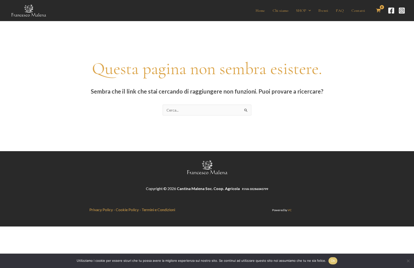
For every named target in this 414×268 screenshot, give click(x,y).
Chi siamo (280, 10)
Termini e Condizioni (158, 209)
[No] (408, 260)
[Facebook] (391, 10)
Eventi (323, 10)
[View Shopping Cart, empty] (378, 10)
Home (260, 10)
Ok (333, 260)
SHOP (301, 10)
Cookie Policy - (129, 209)
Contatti (358, 10)
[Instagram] (402, 10)
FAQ (340, 10)
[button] (308, 10)
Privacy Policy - (102, 209)
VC (290, 210)
